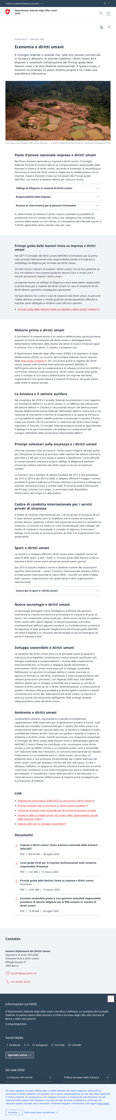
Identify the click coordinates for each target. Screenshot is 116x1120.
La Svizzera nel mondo (20, 1077)
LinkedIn (76, 1045)
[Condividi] (108, 27)
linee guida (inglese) (32, 360)
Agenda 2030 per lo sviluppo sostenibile (41, 823)
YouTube (59, 1045)
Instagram (42, 1045)
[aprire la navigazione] (108, 13)
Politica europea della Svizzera (81, 1077)
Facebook (14, 1045)
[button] (111, 998)
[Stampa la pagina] (101, 27)
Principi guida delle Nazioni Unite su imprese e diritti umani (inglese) (57, 309)
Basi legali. (104, 1103)
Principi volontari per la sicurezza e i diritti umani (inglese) (51, 805)
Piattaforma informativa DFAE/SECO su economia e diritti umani (55, 800)
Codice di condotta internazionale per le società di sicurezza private (57, 810)
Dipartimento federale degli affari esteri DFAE (36, 12)
